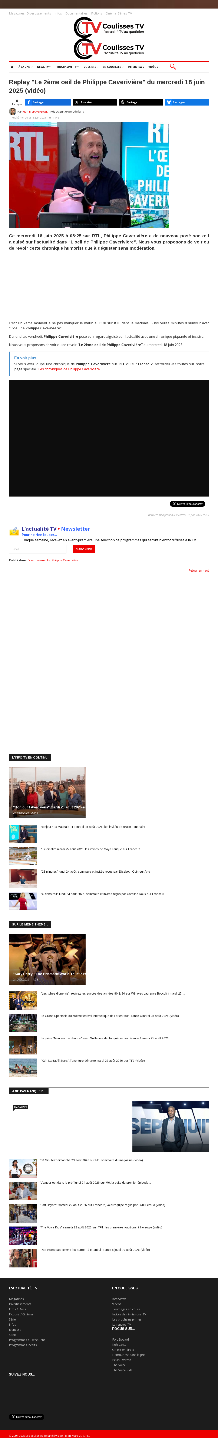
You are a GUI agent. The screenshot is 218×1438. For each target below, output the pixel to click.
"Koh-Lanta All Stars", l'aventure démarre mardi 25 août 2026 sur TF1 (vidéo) (93, 1060)
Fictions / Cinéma (21, 1314)
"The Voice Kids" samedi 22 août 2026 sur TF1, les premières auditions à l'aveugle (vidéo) (101, 1227)
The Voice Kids (122, 1370)
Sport (12, 1335)
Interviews (119, 1299)
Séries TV (125, 13)
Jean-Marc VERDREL (35, 111)
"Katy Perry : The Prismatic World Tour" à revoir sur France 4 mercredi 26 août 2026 (83, 974)
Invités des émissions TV (129, 1314)
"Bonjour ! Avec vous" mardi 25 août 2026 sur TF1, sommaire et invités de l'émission (82, 807)
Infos (58, 13)
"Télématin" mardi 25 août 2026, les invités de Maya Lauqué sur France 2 (90, 849)
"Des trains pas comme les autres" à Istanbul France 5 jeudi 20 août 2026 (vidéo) (95, 1249)
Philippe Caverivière (65, 560)
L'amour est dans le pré (128, 1355)
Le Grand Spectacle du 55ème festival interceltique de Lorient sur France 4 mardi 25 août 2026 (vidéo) (110, 1016)
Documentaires (76, 13)
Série (12, 1319)
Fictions (96, 13)
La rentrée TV (121, 1324)
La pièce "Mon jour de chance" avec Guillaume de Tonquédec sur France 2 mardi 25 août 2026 (105, 1038)
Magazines (17, 13)
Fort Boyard (120, 1339)
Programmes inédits (23, 1345)
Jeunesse (15, 1330)
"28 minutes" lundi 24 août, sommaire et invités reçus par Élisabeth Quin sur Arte (95, 871)
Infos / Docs (17, 1309)
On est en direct (123, 1350)
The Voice (119, 1365)
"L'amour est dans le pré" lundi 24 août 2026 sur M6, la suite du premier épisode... (95, 1182)
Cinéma (111, 13)
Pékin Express (121, 1360)
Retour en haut (198, 570)
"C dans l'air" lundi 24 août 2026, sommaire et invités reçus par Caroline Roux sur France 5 (102, 894)
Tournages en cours (126, 1309)
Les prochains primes (127, 1319)
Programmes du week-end (27, 1340)
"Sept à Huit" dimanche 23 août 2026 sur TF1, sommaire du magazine (70, 1141)
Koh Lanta (119, 1344)
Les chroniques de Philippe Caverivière (69, 369)
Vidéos (116, 1304)
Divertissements (39, 13)
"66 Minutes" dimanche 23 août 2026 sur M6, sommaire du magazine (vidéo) (91, 1160)
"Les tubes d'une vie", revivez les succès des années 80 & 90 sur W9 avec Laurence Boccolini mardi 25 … (113, 993)
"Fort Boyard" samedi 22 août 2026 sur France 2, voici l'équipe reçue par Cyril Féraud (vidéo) (102, 1205)
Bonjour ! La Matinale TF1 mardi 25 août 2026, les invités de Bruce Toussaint (93, 826)
